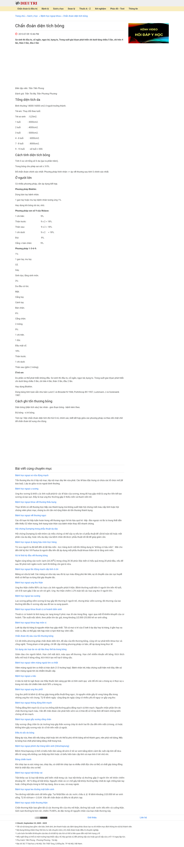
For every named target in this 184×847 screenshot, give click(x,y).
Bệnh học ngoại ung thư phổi (29, 689)
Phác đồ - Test (117, 8)
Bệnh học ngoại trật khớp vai (28, 772)
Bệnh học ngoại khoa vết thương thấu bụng (35, 502)
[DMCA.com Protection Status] (41, 817)
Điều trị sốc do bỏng (24, 732)
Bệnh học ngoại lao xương (27, 596)
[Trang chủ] (26, 3)
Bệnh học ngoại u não (25, 676)
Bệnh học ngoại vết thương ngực (30, 515)
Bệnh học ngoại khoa (51, 16)
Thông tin (133, 8)
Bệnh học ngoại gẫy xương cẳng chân (33, 719)
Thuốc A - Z (85, 8)
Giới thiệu (92, 817)
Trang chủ (20, 16)
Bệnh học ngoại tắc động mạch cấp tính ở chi (36, 569)
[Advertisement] (69, 66)
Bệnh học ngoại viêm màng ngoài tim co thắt (36, 662)
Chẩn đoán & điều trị (27, 8)
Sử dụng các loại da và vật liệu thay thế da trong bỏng (41, 649)
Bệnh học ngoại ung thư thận (29, 582)
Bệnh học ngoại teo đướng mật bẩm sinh (34, 789)
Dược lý (71, 8)
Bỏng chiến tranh (23, 759)
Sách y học (58, 8)
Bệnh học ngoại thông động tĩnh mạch (33, 702)
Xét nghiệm (100, 8)
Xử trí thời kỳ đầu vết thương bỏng (31, 555)
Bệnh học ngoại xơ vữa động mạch (31, 475)
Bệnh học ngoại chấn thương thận (31, 802)
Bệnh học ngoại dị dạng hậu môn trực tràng (36, 542)
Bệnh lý (45, 8)
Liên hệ (143, 817)
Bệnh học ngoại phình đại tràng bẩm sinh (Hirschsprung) (42, 746)
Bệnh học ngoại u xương (26, 488)
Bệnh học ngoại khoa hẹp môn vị (30, 622)
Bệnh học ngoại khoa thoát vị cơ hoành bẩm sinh (38, 609)
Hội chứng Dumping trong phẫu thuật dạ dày (36, 528)
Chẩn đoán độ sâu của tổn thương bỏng (34, 636)
